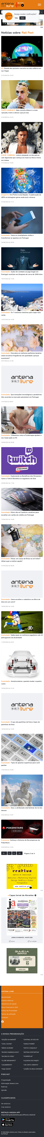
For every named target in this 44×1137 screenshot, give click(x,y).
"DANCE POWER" (29, 1044)
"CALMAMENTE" (6, 1065)
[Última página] (20, 853)
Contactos (4, 1017)
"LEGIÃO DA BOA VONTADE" (33, 1069)
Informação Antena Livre (9, 1083)
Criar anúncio (6, 1107)
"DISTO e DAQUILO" (30, 1048)
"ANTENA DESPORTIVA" (31, 1052)
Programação (6, 1080)
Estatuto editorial (7, 1000)
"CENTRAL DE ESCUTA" (31, 1039)
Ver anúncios (5, 1104)
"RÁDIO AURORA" (7, 1048)
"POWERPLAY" (28, 1056)
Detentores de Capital (8, 1004)
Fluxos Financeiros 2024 (9, 1007)
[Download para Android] (20, 1120)
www (13, 941)
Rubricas (4, 1087)
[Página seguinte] (14, 853)
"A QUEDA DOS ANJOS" (31, 1060)
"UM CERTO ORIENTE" (30, 1065)
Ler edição (33, 941)
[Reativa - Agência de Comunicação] (22, 876)
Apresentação (6, 997)
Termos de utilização (8, 1014)
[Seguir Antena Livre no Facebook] (2, 1022)
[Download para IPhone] (22, 1124)
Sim (22, 18)
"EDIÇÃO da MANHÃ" (8, 1039)
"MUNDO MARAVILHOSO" (10, 1052)
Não (16, 18)
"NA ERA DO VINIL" (7, 1056)
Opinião (4, 1090)
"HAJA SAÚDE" (6, 1069)
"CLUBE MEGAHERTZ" (8, 1060)
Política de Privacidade (9, 1011)
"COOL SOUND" (6, 1044)
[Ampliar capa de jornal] (22, 916)
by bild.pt (4, 1134)
